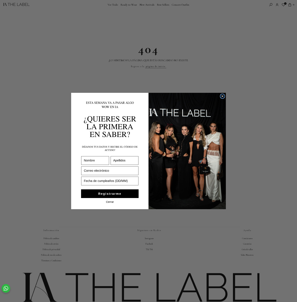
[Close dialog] (222, 96)
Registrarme (109, 193)
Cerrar (110, 202)
